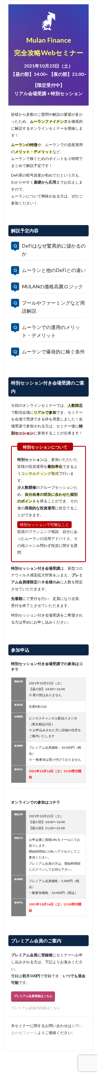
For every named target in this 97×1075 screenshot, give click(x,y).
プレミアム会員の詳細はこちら (35, 1008)
